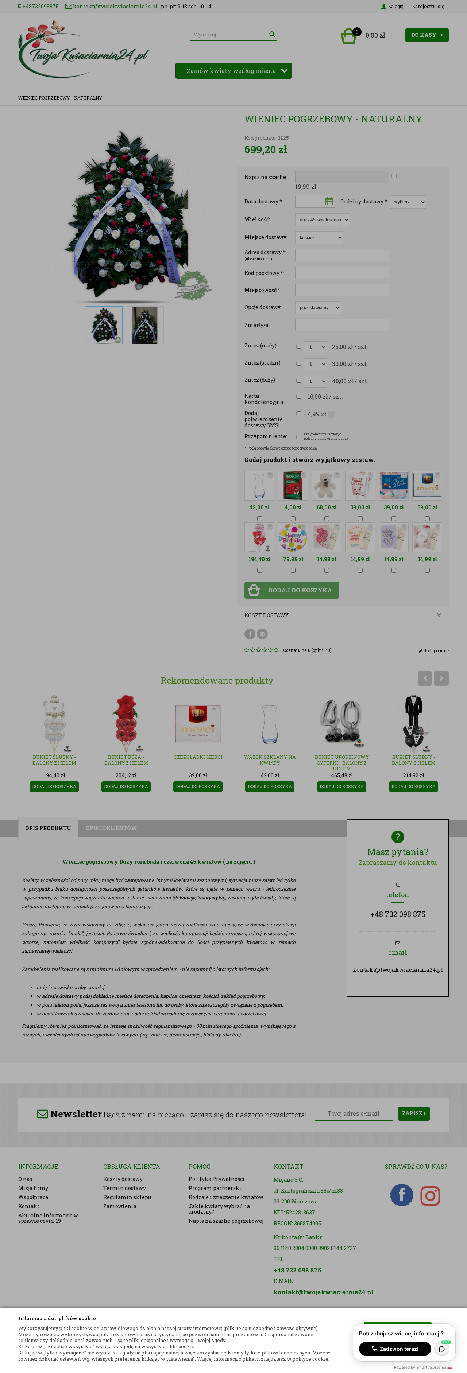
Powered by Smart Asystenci (423, 1367)
